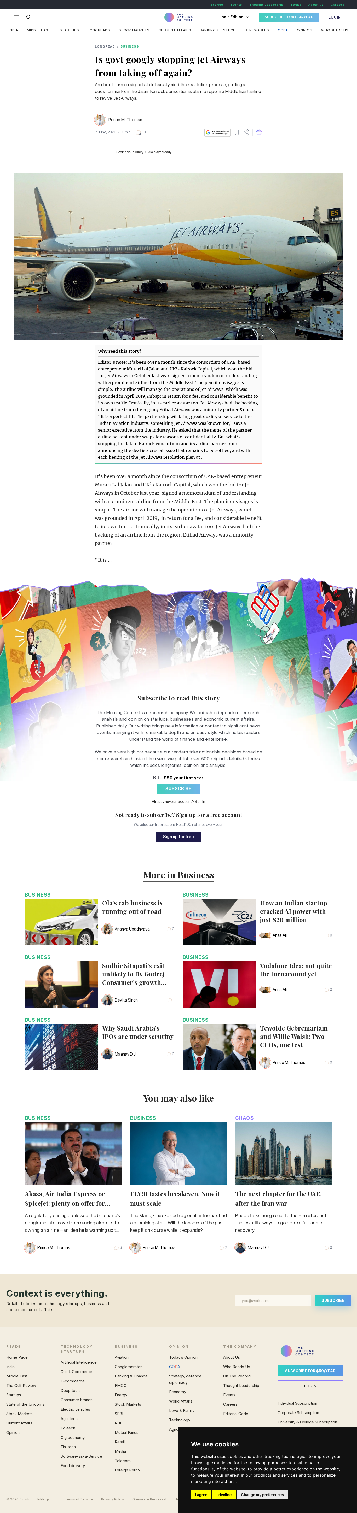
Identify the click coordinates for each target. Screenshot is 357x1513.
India (13, 30)
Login (335, 17)
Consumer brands (77, 1399)
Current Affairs (174, 30)
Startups (69, 30)
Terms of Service (79, 1499)
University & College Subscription (307, 1422)
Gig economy (73, 1437)
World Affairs (180, 1401)
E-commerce (73, 1381)
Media (120, 1451)
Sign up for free (178, 837)
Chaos (244, 1118)
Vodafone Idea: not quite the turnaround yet (296, 969)
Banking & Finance (131, 1376)
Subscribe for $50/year (310, 1371)
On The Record (237, 1376)
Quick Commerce (76, 1371)
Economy (177, 1391)
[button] (140, 132)
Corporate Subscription (298, 1412)
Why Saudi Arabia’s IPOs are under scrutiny (138, 1032)
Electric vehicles (75, 1409)
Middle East (39, 30)
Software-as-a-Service (81, 1456)
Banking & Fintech (218, 30)
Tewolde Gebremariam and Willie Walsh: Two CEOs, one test (294, 1036)
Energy (121, 1394)
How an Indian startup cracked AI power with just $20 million (293, 911)
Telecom (123, 1460)
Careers (337, 4)
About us (315, 4)
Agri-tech (69, 1418)
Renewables (257, 30)
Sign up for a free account (209, 814)
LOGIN (310, 1386)
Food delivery (73, 1465)
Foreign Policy (127, 1470)
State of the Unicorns (25, 1404)
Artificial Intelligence (79, 1362)
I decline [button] (224, 1494)
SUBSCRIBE (178, 789)
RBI (118, 1423)
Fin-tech (68, 1446)
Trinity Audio (143, 152)
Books (296, 4)
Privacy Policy (112, 1499)
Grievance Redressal (149, 1499)
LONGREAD (105, 46)
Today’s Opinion (183, 1357)
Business (129, 46)
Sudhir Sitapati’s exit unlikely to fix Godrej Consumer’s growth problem (133, 973)
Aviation (122, 1357)
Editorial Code (235, 1413)
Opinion (304, 30)
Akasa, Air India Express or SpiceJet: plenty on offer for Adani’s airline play (65, 1203)
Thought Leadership (266, 4)
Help (178, 1499)
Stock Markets (134, 30)
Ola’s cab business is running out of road (132, 907)
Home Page (17, 1357)
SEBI (119, 1413)
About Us (231, 1357)
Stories (216, 4)
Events (236, 4)
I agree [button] (201, 1494)
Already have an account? (178, 802)
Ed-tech (68, 1428)
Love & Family (181, 1410)
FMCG (120, 1385)
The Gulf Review (21, 1385)
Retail (120, 1441)
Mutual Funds (127, 1432)
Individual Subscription (297, 1403)
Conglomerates (128, 1366)
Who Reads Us (236, 1366)
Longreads (99, 30)
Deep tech (70, 1390)
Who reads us (334, 30)
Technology (179, 1419)
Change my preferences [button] (262, 1494)
